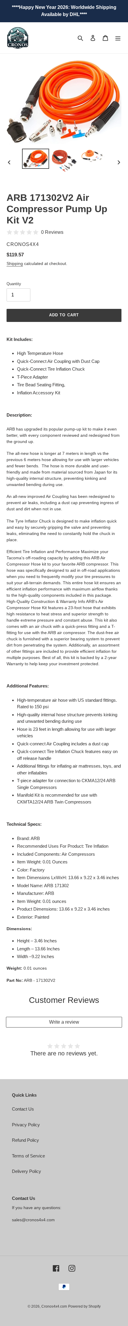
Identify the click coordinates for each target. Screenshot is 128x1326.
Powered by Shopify (84, 1306)
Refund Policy (25, 1140)
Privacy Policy (26, 1124)
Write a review (64, 1022)
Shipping (15, 263)
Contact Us (23, 1108)
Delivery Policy (26, 1171)
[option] (35, 159)
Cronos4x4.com (54, 1306)
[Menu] (118, 37)
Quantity (14, 284)
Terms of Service (28, 1155)
